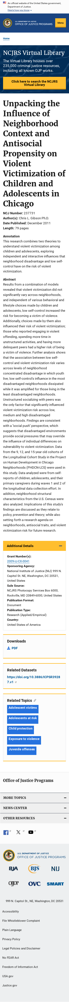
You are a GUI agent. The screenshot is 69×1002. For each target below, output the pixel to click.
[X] (20, 833)
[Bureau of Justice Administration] (13, 872)
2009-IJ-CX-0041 (18, 561)
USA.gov (7, 976)
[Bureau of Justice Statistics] (34, 874)
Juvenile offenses (22, 749)
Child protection (20, 728)
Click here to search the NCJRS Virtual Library (35, 83)
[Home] (33, 23)
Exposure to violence (24, 739)
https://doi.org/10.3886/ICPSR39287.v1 (33, 679)
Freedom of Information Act (20, 967)
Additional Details (20, 546)
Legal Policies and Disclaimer (21, 948)
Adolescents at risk (23, 718)
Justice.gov (9, 985)
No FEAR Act (10, 957)
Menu (61, 22)
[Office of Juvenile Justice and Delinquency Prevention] (14, 887)
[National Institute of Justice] (55, 872)
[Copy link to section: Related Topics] (34, 700)
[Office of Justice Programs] (7, 23)
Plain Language (12, 930)
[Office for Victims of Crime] (34, 886)
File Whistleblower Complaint (21, 920)
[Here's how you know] (34, 6)
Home (6, 38)
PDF (15, 648)
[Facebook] (7, 833)
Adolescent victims (23, 708)
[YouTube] (32, 833)
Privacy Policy (11, 939)
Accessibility (10, 911)
